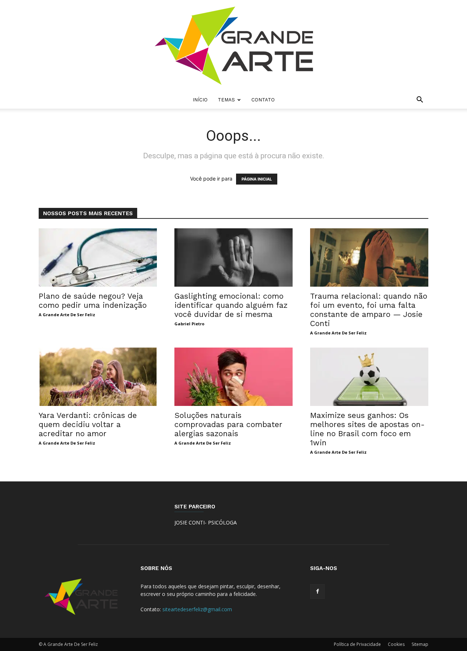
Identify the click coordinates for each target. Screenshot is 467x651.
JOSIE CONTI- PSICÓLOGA (205, 522)
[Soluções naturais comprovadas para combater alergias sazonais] (233, 377)
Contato (263, 99)
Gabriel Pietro (189, 323)
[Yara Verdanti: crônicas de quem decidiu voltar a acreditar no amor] (98, 377)
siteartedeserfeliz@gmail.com (197, 609)
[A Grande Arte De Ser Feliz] (233, 45)
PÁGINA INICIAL (257, 179)
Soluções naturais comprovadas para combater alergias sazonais (228, 424)
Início (200, 99)
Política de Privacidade (357, 644)
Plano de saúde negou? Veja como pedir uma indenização (93, 300)
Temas (226, 99)
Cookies (396, 644)
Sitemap (420, 644)
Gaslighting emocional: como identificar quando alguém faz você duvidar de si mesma (230, 305)
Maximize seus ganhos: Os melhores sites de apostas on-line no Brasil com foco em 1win (367, 429)
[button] (419, 100)
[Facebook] (317, 591)
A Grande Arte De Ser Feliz (67, 314)
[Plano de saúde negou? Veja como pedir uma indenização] (98, 257)
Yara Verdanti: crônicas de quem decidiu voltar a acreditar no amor (88, 424)
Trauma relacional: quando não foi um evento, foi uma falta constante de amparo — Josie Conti (368, 309)
